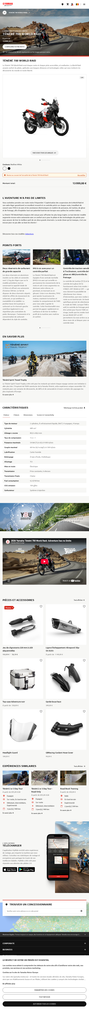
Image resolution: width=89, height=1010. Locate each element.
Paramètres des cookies (44, 990)
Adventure (29, 234)
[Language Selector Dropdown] (77, 4)
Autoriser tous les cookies (44, 1004)
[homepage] (8, 4)
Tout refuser (44, 997)
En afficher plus (9, 983)
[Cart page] (67, 4)
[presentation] (44, 561)
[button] (84, 4)
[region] (44, 982)
